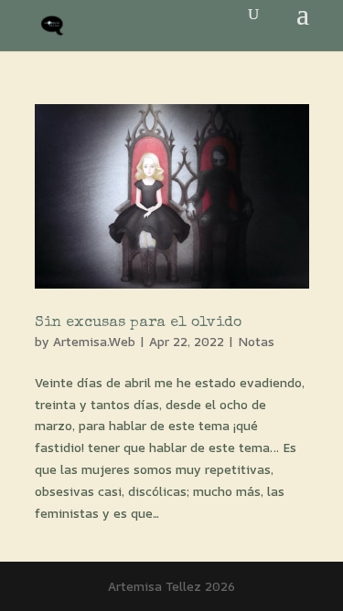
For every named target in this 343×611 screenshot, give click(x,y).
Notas (256, 341)
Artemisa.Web (94, 341)
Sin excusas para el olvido (138, 323)
